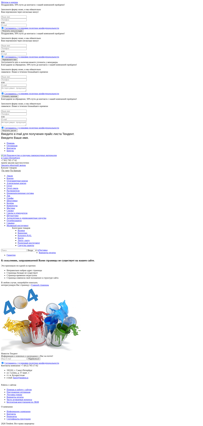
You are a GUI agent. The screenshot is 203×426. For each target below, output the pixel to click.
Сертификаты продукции (19, 419)
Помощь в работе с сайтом (19, 389)
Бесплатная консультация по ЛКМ (23, 402)
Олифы (10, 198)
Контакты (11, 148)
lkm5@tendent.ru (20, 378)
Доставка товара (14, 394)
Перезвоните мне (9, 60)
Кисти (21, 238)
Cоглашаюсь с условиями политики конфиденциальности (31, 28)
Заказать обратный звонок (13, 165)
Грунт (9, 186)
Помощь (11, 143)
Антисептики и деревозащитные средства (26, 218)
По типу (6, 170)
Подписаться (33, 359)
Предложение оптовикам (18, 392)
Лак (8, 195)
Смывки (11, 223)
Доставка (43, 250)
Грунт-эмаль (12, 188)
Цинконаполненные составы (20, 193)
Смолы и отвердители (17, 213)
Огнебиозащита (14, 220)
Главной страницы (40, 285)
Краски (10, 178)
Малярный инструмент (17, 225)
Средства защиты (26, 245)
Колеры (10, 203)
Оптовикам (12, 145)
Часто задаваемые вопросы (19, 399)
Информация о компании (19, 411)
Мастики (11, 208)
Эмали (10, 176)
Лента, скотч (24, 240)
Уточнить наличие (9, 96)
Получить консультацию (12, 31)
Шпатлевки (12, 200)
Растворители (13, 191)
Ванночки (22, 233)
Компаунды (12, 205)
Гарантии (11, 255)
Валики (21, 230)
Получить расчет (9, 131)
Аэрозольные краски (16, 183)
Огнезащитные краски (17, 181)
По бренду (15, 170)
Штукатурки (13, 215)
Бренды (10, 150)
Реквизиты (12, 416)
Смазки (10, 210)
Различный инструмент (29, 243)
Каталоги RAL (25, 235)
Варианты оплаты (47, 252)
